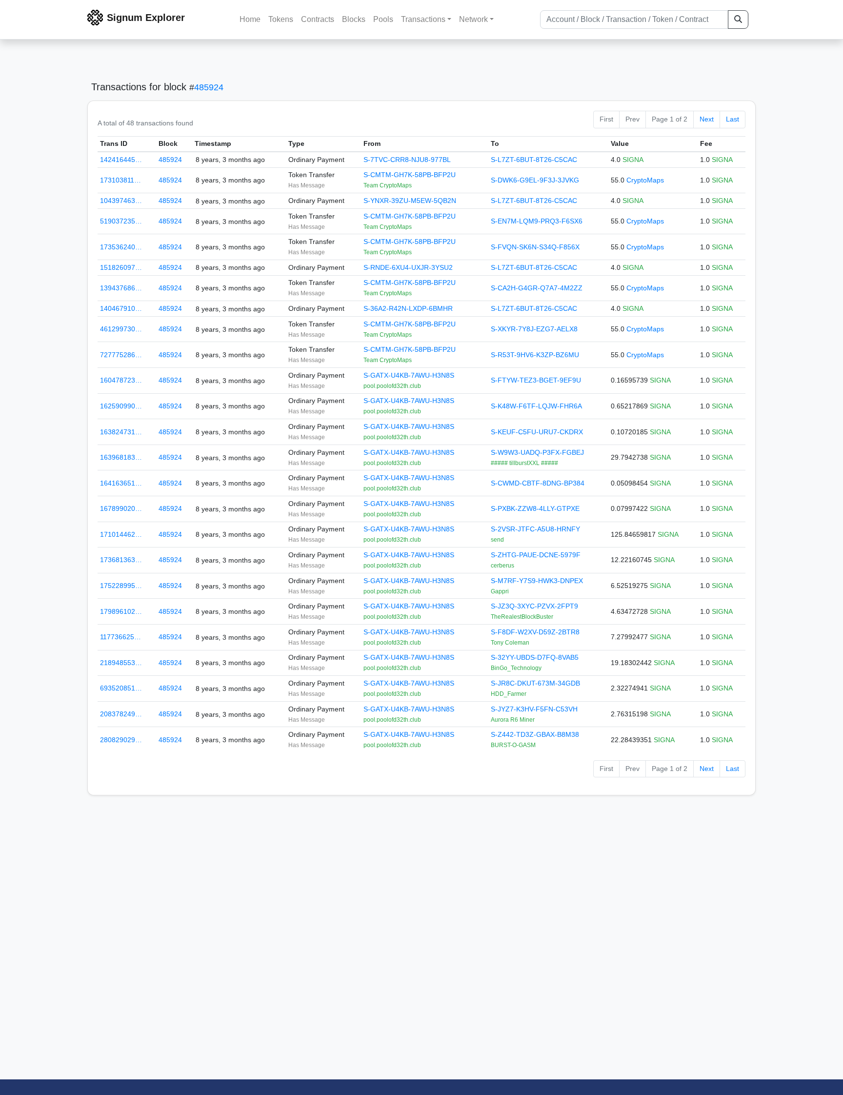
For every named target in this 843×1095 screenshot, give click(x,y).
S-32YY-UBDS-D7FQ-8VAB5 (535, 657)
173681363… (121, 560)
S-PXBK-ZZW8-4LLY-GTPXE (535, 508)
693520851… (121, 688)
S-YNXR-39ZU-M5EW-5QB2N (409, 200)
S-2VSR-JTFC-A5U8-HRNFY (535, 529)
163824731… (121, 432)
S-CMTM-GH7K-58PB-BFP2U (409, 175)
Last (732, 119)
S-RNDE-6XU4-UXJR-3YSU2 (408, 267)
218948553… (121, 663)
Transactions (423, 19)
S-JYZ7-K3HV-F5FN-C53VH (534, 709)
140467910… (121, 308)
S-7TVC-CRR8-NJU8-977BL (407, 159)
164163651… (121, 483)
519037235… (121, 221)
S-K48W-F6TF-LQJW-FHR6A (536, 406)
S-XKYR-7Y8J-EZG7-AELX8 (534, 329)
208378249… (121, 714)
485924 (208, 87)
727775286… (121, 355)
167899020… (121, 508)
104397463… (121, 200)
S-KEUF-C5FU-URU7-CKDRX (537, 432)
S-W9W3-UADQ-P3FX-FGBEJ (537, 452)
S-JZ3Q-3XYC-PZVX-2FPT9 (534, 606)
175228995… (121, 585)
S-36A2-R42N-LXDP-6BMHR (408, 308)
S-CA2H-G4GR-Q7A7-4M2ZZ (536, 288)
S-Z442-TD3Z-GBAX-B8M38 (535, 734)
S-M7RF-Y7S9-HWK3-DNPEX (537, 581)
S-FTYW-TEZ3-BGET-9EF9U (536, 380)
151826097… (121, 267)
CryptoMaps (645, 180)
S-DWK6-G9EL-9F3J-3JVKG (535, 180)
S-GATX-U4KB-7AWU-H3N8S (408, 375)
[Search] (738, 19)
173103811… (120, 180)
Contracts (317, 19)
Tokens (280, 19)
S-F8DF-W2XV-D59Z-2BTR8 (535, 632)
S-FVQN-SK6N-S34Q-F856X (535, 247)
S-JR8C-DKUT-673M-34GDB (535, 683)
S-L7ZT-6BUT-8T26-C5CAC (534, 159)
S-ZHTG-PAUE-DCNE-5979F (536, 555)
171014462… (121, 534)
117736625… (120, 637)
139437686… (121, 288)
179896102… (121, 611)
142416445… (121, 159)
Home (250, 19)
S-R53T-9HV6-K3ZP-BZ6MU (535, 355)
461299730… (121, 329)
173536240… (121, 247)
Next (707, 119)
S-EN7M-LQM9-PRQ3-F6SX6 (536, 221)
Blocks (353, 19)
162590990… (121, 406)
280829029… (121, 740)
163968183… (121, 457)
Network (473, 19)
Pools (383, 19)
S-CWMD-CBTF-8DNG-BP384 (537, 483)
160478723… (121, 380)
